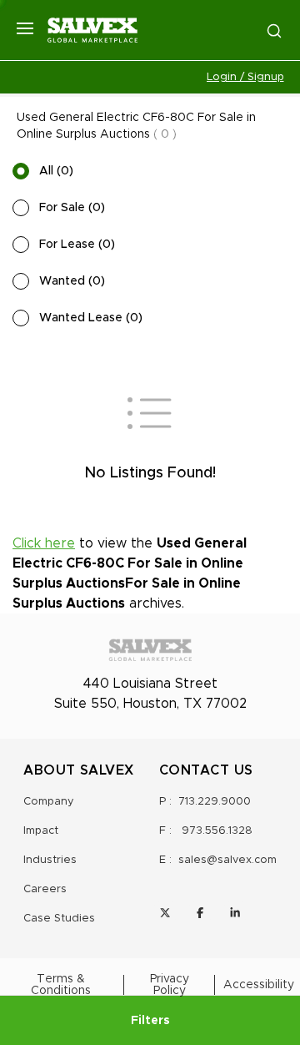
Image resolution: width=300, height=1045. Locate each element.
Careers (45, 889)
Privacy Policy (169, 985)
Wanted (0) (72, 281)
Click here (43, 543)
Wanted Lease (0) (90, 318)
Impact (40, 830)
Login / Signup (245, 77)
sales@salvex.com (227, 860)
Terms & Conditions (61, 985)
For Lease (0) (77, 244)
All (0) (56, 171)
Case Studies (59, 918)
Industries (50, 860)
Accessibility (258, 985)
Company (48, 801)
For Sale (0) (72, 208)
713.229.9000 (214, 801)
